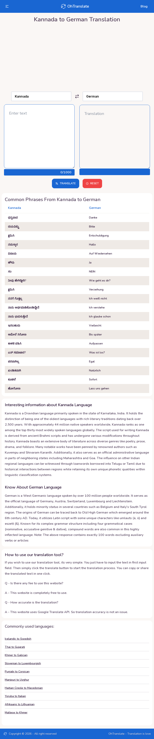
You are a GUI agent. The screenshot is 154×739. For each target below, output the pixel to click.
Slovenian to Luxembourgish (23, 663)
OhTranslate (78, 6)
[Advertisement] (77, 56)
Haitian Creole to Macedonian (24, 688)
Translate (68, 183)
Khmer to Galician (16, 655)
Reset (94, 183)
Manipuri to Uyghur (17, 680)
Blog (144, 6)
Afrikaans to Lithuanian (19, 704)
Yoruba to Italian (15, 696)
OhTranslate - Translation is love (129, 734)
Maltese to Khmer (16, 712)
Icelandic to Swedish (18, 639)
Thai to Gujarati (15, 647)
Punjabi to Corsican (17, 671)
